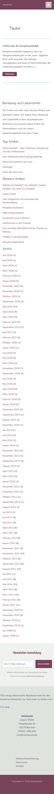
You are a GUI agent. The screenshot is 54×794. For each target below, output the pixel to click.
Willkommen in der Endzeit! (17, 223)
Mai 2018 (7, 383)
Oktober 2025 (10, 296)
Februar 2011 (10, 599)
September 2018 (11, 373)
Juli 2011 (7, 574)
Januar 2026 (9, 280)
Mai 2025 (7, 306)
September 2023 (11, 327)
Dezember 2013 (11, 450)
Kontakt (20, 766)
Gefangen (8, 166)
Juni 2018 (7, 378)
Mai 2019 (7, 358)
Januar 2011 (9, 604)
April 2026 (8, 265)
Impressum (22, 762)
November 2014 (11, 424)
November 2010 (11, 615)
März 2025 (8, 316)
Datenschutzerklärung (35, 676)
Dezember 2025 (11, 286)
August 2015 (9, 419)
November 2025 (11, 291)
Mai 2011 (7, 584)
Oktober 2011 (10, 558)
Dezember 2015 (11, 409)
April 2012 (8, 527)
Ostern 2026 (9, 193)
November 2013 (11, 455)
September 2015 (11, 414)
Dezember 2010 (11, 610)
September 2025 (11, 301)
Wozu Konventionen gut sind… (18, 161)
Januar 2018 (9, 404)
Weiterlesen (11, 74)
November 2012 (11, 491)
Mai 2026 (7, 260)
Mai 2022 (7, 332)
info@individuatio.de (27, 734)
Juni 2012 (7, 517)
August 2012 (9, 507)
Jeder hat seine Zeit (12, 172)
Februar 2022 (10, 337)
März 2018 (8, 394)
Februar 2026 (10, 275)
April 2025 (8, 311)
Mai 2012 (7, 522)
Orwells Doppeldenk (13, 241)
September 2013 (11, 460)
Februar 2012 (10, 537)
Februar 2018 (10, 399)
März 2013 (8, 476)
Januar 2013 (9, 481)
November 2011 (11, 553)
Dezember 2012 (11, 486)
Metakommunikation (13, 207)
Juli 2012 (7, 512)
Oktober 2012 (10, 496)
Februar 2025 (10, 322)
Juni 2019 (7, 352)
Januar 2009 (9, 635)
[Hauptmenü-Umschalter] (48, 5)
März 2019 (8, 363)
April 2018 (8, 388)
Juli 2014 (7, 430)
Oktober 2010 (10, 620)
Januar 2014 (9, 445)
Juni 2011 (7, 579)
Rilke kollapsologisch (13, 212)
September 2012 (11, 502)
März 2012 (8, 532)
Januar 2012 (9, 543)
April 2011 (8, 589)
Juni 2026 (7, 255)
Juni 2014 (7, 435)
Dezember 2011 (11, 548)
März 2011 (8, 594)
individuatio (7, 5)
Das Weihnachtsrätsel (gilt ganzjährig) (22, 156)
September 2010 (11, 625)
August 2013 (9, 466)
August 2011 (9, 568)
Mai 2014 (7, 440)
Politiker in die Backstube (15, 236)
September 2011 (11, 563)
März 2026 (8, 270)
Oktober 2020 (10, 342)
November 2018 (11, 368)
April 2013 (8, 471)
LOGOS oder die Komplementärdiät (21, 45)
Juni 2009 (7, 630)
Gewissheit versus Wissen (16, 217)
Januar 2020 (9, 347)
